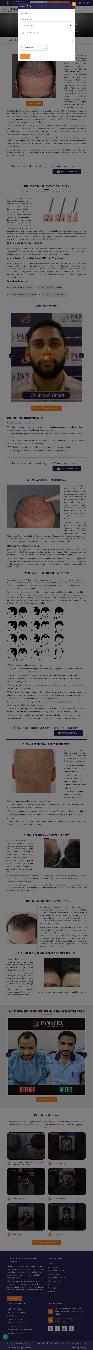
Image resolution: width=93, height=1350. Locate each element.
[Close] (74, 4)
